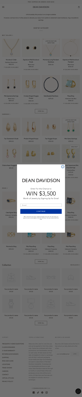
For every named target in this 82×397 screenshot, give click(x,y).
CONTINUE (41, 211)
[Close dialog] (62, 166)
